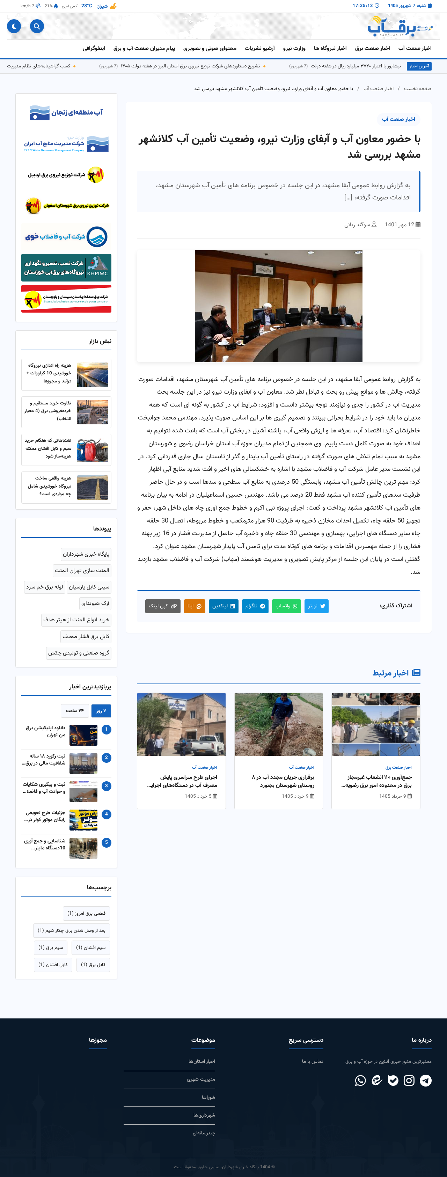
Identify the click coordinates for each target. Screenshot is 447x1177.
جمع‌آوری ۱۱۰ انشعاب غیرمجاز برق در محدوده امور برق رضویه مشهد (378, 782)
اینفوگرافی (94, 48)
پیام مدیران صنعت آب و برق (144, 48)
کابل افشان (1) (53, 969)
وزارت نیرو (294, 48)
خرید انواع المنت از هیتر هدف (76, 625)
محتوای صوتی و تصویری (209, 48)
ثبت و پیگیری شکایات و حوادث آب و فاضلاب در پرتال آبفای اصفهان (43, 793)
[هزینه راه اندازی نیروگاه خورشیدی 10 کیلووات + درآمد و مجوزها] (92, 379)
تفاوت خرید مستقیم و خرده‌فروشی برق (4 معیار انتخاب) (47, 415)
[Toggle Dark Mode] (14, 26)
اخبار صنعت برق (372, 48)
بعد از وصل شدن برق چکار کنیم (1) (71, 935)
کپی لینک (158, 606)
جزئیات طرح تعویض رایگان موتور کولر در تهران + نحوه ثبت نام (44, 821)
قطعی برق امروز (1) (86, 918)
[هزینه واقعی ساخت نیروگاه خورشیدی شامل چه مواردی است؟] (92, 492)
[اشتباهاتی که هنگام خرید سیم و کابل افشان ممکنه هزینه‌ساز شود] (92, 455)
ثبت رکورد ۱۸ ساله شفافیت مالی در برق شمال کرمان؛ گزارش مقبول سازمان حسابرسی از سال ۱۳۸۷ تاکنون (45, 765)
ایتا (190, 606)
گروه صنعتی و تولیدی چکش (78, 657)
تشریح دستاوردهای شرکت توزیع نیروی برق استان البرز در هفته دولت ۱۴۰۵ (206, 66)
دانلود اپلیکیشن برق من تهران (45, 736)
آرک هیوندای (95, 608)
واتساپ (283, 606)
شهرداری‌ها (204, 1120)
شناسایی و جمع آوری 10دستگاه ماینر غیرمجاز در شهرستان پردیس (44, 849)
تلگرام (251, 606)
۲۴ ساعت (75, 715)
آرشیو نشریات (260, 48)
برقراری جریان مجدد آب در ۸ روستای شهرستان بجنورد (283, 782)
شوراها (208, 1102)
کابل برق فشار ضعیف (86, 641)
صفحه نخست (418, 89)
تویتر (312, 606)
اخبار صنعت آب (415, 48)
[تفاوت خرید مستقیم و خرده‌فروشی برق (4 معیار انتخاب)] (92, 417)
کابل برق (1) (93, 969)
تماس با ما (312, 1066)
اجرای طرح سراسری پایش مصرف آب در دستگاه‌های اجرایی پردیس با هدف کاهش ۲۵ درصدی (182, 782)
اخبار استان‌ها (202, 1066)
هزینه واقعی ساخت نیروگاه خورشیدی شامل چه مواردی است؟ (49, 491)
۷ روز (101, 715)
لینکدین (220, 606)
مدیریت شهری (201, 1084)
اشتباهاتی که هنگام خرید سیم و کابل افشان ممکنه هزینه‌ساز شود (48, 453)
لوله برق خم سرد (44, 592)
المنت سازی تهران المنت (82, 575)
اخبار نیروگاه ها (330, 48)
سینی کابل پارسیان (89, 592)
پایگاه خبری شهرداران (86, 559)
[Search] (37, 26)
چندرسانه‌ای (204, 1138)
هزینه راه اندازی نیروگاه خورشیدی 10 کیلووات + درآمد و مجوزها (49, 377)
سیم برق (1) (50, 952)
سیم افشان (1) (90, 952)
